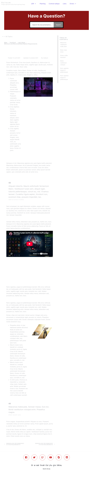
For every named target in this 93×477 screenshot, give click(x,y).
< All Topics (8, 36)
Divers (72, 4)
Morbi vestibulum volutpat (63, 62)
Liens (64, 4)
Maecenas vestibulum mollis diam (63, 44)
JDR (32, 4)
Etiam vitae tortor (63, 51)
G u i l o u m (5, 3)
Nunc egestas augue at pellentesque (64, 70)
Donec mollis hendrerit (64, 56)
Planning (43, 4)
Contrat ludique (54, 4)
